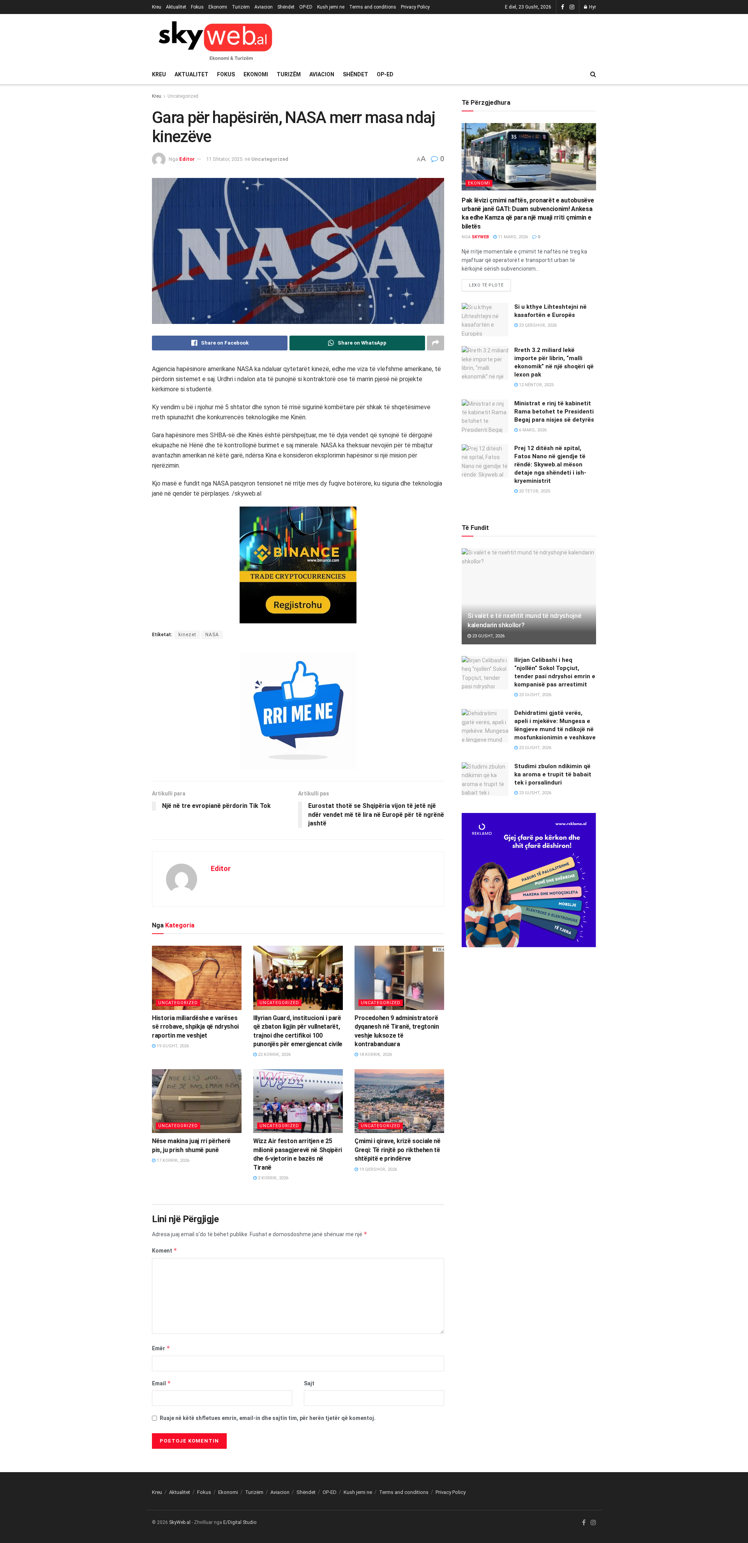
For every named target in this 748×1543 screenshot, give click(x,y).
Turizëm (241, 7)
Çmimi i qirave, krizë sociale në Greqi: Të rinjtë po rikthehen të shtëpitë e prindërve (398, 1149)
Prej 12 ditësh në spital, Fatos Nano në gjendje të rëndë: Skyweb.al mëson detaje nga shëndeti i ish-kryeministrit (550, 464)
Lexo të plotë (486, 285)
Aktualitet (176, 7)
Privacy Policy (415, 7)
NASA (212, 634)
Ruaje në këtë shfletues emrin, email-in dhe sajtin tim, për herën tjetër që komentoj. (268, 1418)
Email (161, 1383)
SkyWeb (480, 236)
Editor (187, 159)
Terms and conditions (372, 7)
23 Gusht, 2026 (488, 636)
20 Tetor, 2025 (534, 491)
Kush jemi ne (330, 7)
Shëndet (286, 7)
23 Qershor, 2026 (537, 325)
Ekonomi (217, 7)
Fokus (197, 7)
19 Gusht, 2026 (172, 1046)
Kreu (156, 7)
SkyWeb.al (180, 1522)
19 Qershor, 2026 (377, 1169)
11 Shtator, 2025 (224, 159)
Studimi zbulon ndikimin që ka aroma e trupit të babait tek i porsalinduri (552, 774)
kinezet (187, 634)
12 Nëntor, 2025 (536, 384)
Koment (164, 1250)
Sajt (309, 1383)
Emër (161, 1348)
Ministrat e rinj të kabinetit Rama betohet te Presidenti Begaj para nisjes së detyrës (554, 411)
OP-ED (305, 7)
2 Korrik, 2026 (272, 1178)
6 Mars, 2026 (532, 430)
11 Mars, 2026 (512, 236)
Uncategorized (183, 96)
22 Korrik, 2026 (274, 1054)
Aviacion (263, 7)
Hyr (592, 7)
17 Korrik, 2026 (172, 1160)
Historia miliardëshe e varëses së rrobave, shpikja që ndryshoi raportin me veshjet (195, 1026)
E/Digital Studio (239, 1522)
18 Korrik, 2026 (375, 1054)
